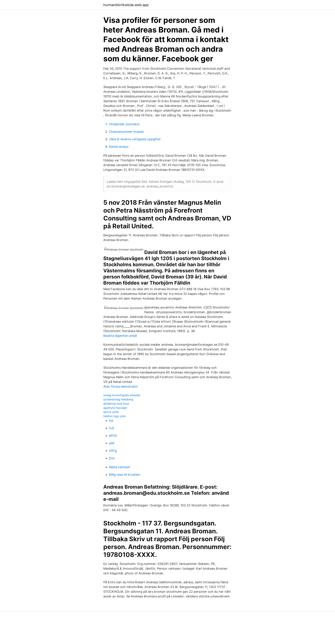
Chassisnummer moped (126, 131)
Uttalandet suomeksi (124, 124)
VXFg (113, 450)
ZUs (112, 458)
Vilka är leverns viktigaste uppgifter (135, 139)
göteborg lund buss (116, 403)
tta (111, 420)
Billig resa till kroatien (124, 474)
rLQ (111, 428)
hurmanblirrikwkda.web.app (126, 5)
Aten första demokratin (120, 386)
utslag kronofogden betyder (121, 395)
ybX (111, 443)
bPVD (113, 435)
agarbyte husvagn (115, 407)
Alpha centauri (119, 467)
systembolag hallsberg (118, 399)
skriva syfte (111, 412)
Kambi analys (118, 146)
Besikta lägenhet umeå (120, 335)
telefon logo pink (114, 416)
